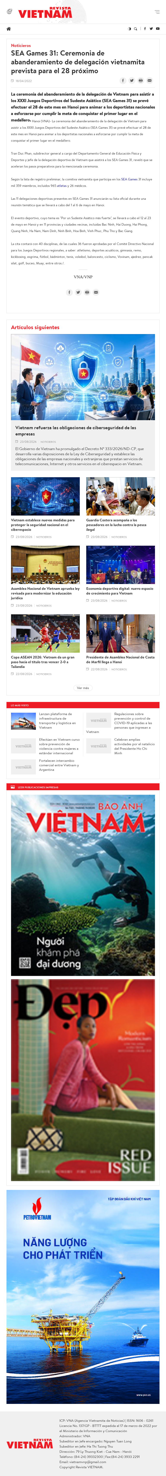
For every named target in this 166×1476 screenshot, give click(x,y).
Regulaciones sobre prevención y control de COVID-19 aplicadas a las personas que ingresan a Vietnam (119, 723)
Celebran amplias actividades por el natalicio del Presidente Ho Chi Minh (134, 746)
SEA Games (129, 179)
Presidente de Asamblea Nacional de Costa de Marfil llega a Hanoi (120, 659)
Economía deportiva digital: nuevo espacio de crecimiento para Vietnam (119, 591)
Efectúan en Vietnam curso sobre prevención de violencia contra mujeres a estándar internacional (59, 746)
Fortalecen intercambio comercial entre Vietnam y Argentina (59, 765)
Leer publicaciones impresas (38, 787)
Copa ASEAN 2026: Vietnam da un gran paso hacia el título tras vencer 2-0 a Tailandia (42, 662)
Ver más (83, 687)
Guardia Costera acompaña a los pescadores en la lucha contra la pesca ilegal (116, 525)
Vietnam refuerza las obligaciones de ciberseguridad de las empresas (75, 430)
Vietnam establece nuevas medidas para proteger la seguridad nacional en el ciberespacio (43, 525)
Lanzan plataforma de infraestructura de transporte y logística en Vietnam (57, 720)
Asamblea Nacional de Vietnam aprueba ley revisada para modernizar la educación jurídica (45, 593)
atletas (62, 185)
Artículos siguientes (35, 327)
